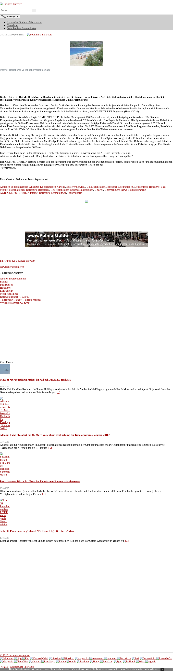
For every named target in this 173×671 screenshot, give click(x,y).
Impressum (29, 667)
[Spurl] (118, 661)
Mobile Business (9, 293)
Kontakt (4, 667)
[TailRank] (129, 661)
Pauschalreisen (17, 189)
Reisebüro (31, 189)
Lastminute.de (58, 192)
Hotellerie (154, 186)
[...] (58, 392)
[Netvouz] (35, 661)
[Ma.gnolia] (7, 661)
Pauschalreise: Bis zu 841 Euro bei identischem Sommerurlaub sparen (40, 481)
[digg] (18, 658)
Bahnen (4, 281)
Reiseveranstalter (60, 189)
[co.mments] (96, 658)
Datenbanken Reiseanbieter (21, 28)
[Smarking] (106, 661)
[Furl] (25, 658)
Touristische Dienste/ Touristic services (20, 299)
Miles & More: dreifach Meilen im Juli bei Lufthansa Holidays (35, 379)
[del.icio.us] (7, 658)
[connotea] (110, 658)
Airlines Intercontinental (13, 278)
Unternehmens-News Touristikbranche (125, 189)
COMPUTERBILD (18, 192)
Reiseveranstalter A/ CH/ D (14, 296)
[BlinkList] (67, 658)
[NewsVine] (21, 661)
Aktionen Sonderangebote (14, 186)
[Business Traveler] (11, 4)
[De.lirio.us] (124, 658)
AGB (3, 192)
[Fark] (135, 658)
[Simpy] (95, 661)
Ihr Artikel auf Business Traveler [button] (17, 260)
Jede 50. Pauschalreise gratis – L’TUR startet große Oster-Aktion (37, 531)
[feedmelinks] (148, 658)
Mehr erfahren (151, 669)
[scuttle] (71, 661)
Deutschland (141, 186)
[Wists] (140, 661)
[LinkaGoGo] (164, 658)
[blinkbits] (55, 658)
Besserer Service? (75, 186)
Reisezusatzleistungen (81, 189)
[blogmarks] (82, 658)
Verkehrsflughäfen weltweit (14, 302)
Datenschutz (16, 667)
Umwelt (99, 189)
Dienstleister (6, 284)
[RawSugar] (48, 661)
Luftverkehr (6, 290)
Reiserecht (43, 189)
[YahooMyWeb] (39, 658)
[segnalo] (150, 661)
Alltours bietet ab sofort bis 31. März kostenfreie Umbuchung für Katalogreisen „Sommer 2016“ (55, 435)
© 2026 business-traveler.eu (15, 655)
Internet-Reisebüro (40, 192)
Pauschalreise (75, 192)
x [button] (162, 669)
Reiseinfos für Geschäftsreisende (24, 22)
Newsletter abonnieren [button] (12, 266)
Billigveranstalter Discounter (102, 186)
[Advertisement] (86, 81)
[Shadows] (83, 661)
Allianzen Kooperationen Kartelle (47, 186)
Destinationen (125, 186)
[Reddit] (61, 661)
